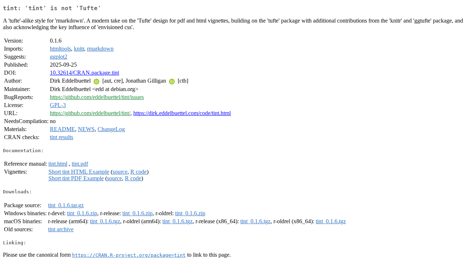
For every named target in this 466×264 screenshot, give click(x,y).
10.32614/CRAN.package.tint (84, 73)
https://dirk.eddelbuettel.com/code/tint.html (182, 113)
